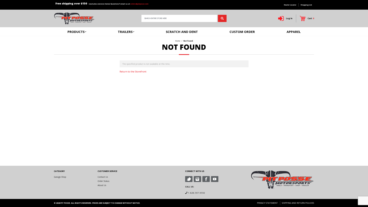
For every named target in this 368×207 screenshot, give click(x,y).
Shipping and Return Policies (298, 203)
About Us (102, 185)
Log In (289, 18)
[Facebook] (206, 179)
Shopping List (306, 5)
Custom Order (242, 31)
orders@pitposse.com (139, 4)
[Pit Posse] (74, 18)
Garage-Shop (60, 177)
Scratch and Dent (182, 31)
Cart (311, 18)
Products (76, 31)
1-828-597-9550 (196, 192)
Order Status (103, 181)
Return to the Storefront (133, 71)
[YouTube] (214, 179)
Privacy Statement (267, 203)
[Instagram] (197, 179)
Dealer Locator (290, 5)
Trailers (125, 31)
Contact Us (103, 177)
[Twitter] (188, 179)
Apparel (294, 31)
